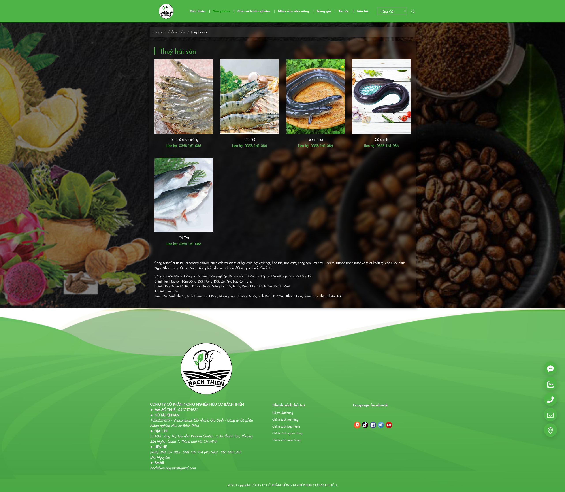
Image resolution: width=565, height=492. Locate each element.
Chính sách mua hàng (286, 440)
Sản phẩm (221, 11)
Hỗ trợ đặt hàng (282, 412)
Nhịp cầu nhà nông (293, 11)
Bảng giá (324, 11)
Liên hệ (362, 11)
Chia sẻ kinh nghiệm (253, 11)
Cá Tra (184, 237)
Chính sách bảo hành (286, 426)
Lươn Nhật (315, 139)
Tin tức (344, 11)
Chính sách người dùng (287, 433)
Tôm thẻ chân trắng (183, 139)
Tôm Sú (249, 139)
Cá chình (381, 139)
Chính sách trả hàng (285, 419)
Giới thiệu (197, 11)
